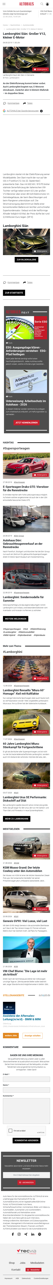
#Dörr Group (19, 536)
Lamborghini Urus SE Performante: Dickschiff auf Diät (25, 799)
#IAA (25, 629)
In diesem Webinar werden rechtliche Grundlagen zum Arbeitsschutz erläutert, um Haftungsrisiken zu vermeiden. (26, 411)
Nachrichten (15, 25)
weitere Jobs (11, 1035)
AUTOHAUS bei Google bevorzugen (23, 111)
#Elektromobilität (26, 632)
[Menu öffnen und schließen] (5, 4)
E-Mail (5, 1074)
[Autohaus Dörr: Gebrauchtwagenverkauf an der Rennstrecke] (26, 519)
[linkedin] (32, 1234)
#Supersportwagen (16, 448)
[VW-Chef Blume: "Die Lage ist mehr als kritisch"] (26, 949)
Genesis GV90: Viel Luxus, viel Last (25, 921)
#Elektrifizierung (38, 629)
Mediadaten (37, 1262)
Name (5, 1085)
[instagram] (19, 1234)
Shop (12, 1262)
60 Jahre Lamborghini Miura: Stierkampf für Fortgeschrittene (23, 745)
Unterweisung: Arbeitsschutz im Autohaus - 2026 (26, 402)
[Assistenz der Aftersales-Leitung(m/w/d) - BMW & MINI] (9, 1008)
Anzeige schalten (33, 1035)
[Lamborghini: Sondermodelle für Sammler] (26, 576)
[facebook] (13, 1234)
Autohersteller (28, 25)
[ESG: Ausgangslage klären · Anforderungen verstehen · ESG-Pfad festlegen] (26, 327)
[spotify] (39, 1234)
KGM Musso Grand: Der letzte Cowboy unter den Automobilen (22, 869)
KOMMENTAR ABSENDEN (26, 1140)
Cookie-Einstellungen (41, 1278)
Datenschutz (26, 1278)
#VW (16, 967)
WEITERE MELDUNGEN (15, 619)
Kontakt (15, 1269)
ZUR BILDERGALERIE (26, 259)
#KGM (16, 863)
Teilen (30, 103)
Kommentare (13, 103)
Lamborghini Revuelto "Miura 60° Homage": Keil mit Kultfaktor (24, 692)
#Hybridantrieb (24, 635)
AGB (17, 1278)
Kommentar (8, 1096)
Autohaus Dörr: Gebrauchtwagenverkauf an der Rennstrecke (22, 544)
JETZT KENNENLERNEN (26, 422)
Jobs (22, 1262)
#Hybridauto (39, 635)
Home (5, 25)
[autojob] (44, 995)
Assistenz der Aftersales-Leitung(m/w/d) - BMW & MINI (22, 1017)
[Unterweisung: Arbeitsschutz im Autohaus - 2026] (26, 381)
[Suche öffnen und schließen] (41, 4)
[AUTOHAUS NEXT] (17, 312)
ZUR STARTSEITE (14, 292)
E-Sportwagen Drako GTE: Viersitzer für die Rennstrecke (26, 488)
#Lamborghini (9, 632)
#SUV (16, 793)
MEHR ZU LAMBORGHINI (16, 819)
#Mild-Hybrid (9, 635)
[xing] (25, 1234)
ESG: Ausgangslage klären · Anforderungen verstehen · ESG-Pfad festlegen (26, 351)
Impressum (8, 1278)
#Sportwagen (19, 482)
